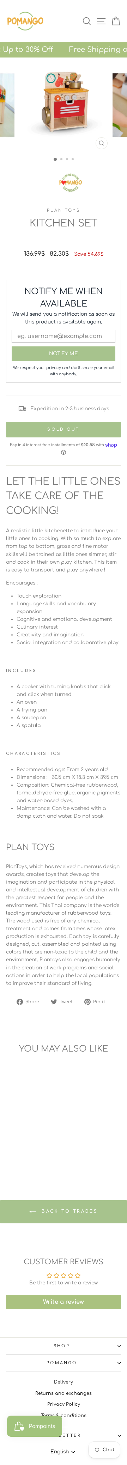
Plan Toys (63, 210)
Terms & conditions (63, 1415)
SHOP (62, 1346)
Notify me (63, 353)
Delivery (63, 1382)
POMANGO (62, 1363)
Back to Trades (68, 1211)
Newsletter (61, 1435)
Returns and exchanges (63, 1393)
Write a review (63, 1302)
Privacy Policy (63, 1404)
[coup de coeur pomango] (70, 182)
